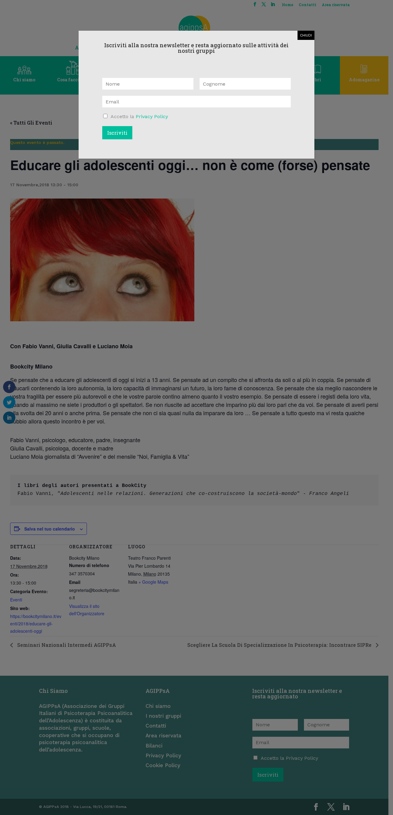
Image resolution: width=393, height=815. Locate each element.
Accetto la (139, 116)
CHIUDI (306, 35)
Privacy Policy (152, 116)
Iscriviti (117, 132)
